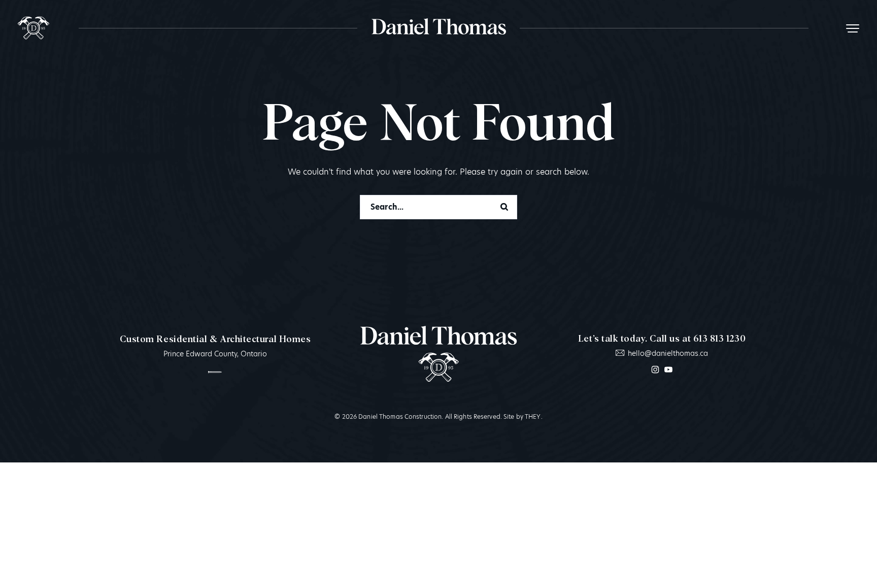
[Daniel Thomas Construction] (33, 28)
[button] (852, 28)
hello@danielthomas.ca (667, 353)
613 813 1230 (719, 339)
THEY (533, 416)
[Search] (504, 207)
